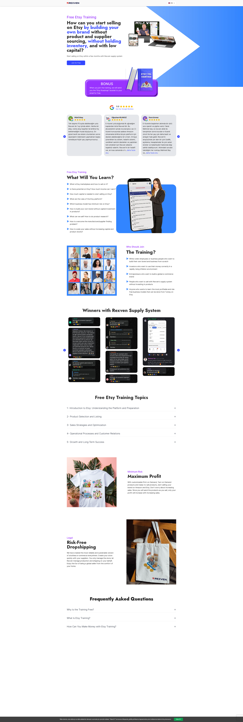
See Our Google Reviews (124, 109)
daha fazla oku (115, 153)
